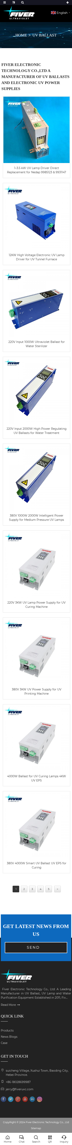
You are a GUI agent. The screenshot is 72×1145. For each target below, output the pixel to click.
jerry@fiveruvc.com (19, 1089)
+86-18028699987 (18, 1082)
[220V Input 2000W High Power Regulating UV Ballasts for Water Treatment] (36, 390)
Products (7, 1030)
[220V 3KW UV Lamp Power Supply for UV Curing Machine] (36, 564)
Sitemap (36, 1128)
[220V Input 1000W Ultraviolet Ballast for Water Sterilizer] (36, 304)
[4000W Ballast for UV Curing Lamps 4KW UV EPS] (36, 738)
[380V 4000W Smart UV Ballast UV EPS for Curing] (36, 825)
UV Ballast (44, 35)
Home (21, 35)
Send (33, 947)
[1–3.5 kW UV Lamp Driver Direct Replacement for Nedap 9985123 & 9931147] (36, 130)
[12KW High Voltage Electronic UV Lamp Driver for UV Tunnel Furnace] (36, 216)
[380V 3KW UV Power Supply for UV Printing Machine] (36, 651)
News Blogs (9, 1037)
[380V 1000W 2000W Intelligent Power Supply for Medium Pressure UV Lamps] (36, 477)
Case (4, 1043)
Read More (8, 1005)
